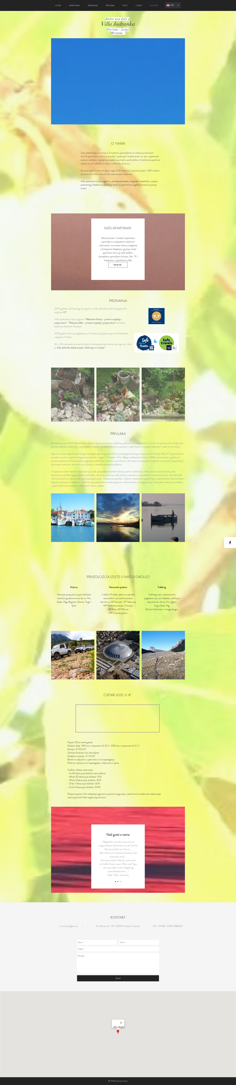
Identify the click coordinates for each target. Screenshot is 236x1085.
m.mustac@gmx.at (68, 926)
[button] (72, 395)
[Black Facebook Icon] (230, 542)
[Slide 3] (120, 881)
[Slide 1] (115, 881)
